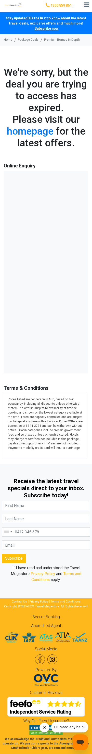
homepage (30, 131)
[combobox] (7, 532)
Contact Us (19, 601)
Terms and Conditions (65, 601)
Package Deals (28, 39)
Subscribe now (46, 28)
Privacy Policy (43, 573)
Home (8, 39)
